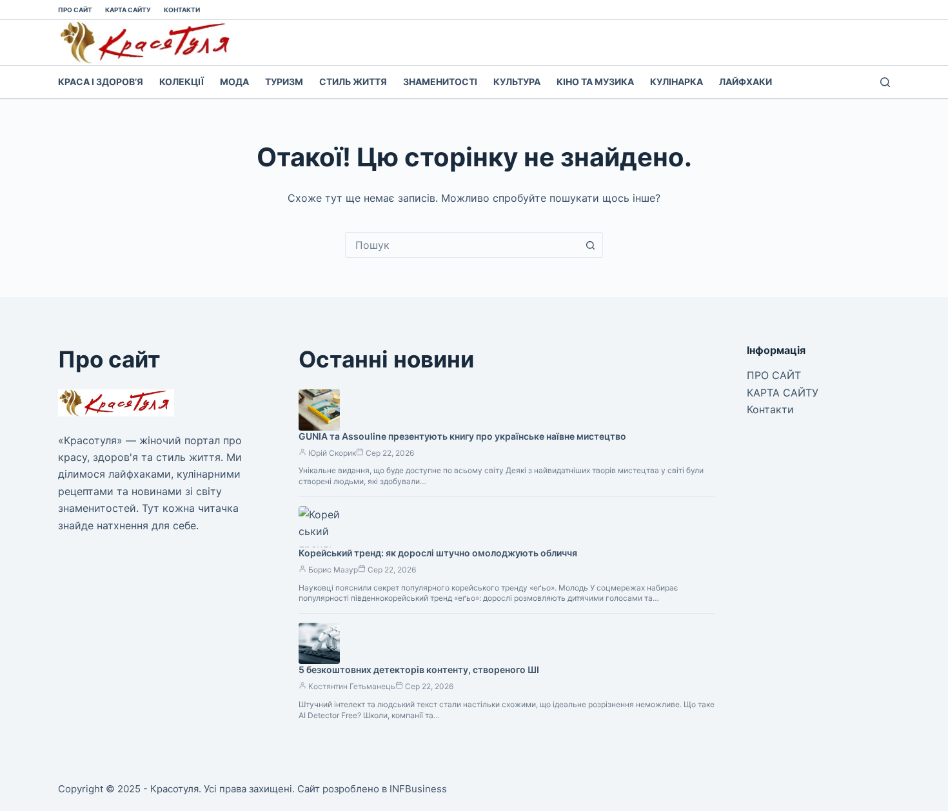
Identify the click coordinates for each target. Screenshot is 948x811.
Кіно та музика (595, 81)
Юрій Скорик (332, 453)
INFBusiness (418, 789)
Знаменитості (440, 81)
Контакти (182, 10)
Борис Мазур (333, 569)
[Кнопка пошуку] (590, 245)
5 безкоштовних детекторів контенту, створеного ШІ (419, 669)
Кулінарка (676, 81)
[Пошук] (885, 82)
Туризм (284, 81)
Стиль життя (353, 81)
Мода (234, 81)
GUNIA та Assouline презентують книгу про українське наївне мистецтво (462, 436)
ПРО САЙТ (75, 10)
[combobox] (462, 245)
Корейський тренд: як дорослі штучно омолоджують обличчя (438, 552)
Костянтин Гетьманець (351, 686)
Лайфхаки (745, 81)
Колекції (181, 81)
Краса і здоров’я (100, 81)
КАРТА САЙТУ (128, 10)
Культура (516, 81)
